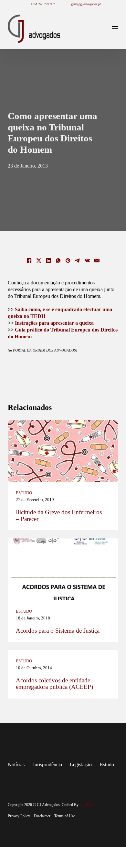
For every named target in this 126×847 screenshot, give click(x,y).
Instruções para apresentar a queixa (54, 323)
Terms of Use (64, 816)
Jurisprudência (47, 764)
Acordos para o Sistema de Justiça (58, 631)
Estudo (24, 492)
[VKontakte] (87, 260)
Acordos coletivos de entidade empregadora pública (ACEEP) (54, 683)
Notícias (16, 764)
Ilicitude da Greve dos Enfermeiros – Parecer (59, 515)
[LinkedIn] (48, 260)
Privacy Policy (19, 816)
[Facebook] (29, 260)
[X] (39, 260)
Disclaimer (42, 816)
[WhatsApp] (58, 260)
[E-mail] (97, 260)
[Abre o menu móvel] (115, 28)
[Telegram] (77, 260)
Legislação (81, 764)
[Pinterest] (68, 260)
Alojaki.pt (86, 804)
